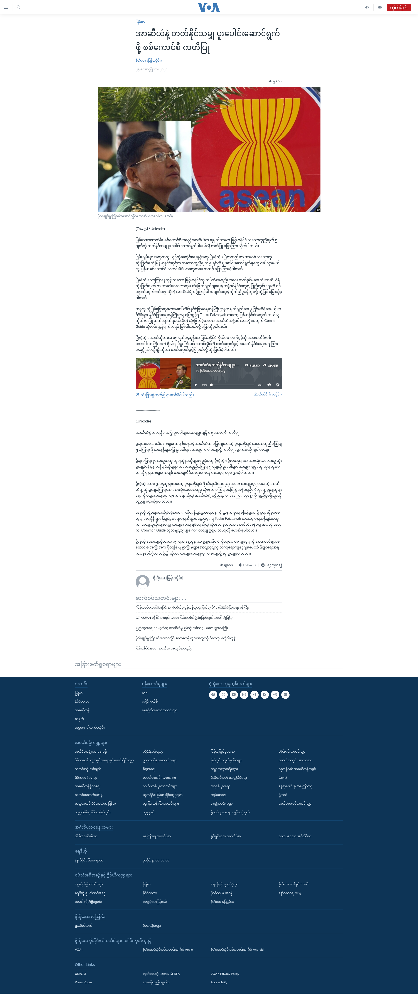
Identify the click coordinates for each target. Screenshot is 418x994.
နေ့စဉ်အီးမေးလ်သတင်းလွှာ (159, 710)
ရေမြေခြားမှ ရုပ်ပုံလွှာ (224, 884)
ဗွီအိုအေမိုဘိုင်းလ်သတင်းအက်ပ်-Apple (168, 950)
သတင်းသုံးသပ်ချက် (88, 769)
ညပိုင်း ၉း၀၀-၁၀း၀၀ (156, 860)
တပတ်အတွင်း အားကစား (159, 777)
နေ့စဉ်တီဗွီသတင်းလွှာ (89, 884)
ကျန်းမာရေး (218, 795)
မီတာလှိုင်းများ (152, 925)
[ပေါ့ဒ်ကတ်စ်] (275, 695)
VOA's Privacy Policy (225, 973)
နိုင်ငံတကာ (82, 701)
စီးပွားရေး (149, 769)
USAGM (80, 973)
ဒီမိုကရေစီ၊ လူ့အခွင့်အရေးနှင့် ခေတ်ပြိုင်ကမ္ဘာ (104, 760)
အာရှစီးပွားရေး (220, 786)
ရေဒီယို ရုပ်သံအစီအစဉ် (90, 893)
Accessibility (219, 982)
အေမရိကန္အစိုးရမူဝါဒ (156, 982)
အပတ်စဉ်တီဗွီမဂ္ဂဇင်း (88, 901)
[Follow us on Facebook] (213, 695)
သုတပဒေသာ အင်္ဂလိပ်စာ (295, 836)
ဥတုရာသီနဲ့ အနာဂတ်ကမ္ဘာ (159, 760)
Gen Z (283, 777)
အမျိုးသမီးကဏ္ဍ (222, 803)
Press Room (83, 982)
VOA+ (79, 950)
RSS (145, 693)
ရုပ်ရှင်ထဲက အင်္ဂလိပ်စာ (226, 836)
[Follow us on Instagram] (244, 695)
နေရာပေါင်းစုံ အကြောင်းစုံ (295, 786)
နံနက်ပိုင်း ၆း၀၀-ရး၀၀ (89, 860)
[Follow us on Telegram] (254, 695)
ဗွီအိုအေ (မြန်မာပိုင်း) (149, 60)
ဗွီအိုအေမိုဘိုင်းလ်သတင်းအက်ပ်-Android (237, 950)
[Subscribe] (285, 695)
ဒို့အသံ (283, 795)
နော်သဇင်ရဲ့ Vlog (290, 893)
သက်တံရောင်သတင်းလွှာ (295, 803)
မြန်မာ (140, 22)
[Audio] (367, 7)
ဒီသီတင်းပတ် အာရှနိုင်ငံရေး (229, 777)
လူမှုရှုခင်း (149, 812)
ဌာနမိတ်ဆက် (83, 925)
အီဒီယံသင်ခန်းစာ (86, 836)
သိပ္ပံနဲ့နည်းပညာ (153, 751)
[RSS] (265, 695)
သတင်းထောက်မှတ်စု (89, 795)
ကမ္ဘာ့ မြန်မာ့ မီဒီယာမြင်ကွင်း (93, 812)
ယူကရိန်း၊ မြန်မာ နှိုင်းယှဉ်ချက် (163, 795)
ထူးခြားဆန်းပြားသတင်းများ (161, 803)
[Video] (380, 7)
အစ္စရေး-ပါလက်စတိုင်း (90, 727)
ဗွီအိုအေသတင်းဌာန (212, 370)
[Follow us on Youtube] (234, 695)
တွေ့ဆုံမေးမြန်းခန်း (155, 901)
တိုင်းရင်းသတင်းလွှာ (292, 751)
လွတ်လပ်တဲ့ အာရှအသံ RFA (161, 973)
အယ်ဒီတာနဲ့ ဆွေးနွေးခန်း (91, 751)
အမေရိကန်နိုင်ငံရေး (88, 786)
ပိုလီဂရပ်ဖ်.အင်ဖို (221, 893)
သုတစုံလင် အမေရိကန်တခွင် (297, 769)
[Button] (275, 81)
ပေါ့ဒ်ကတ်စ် (150, 701)
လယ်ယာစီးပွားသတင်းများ (160, 786)
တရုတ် (79, 719)
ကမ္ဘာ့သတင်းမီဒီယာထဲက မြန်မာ (95, 803)
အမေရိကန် (82, 710)
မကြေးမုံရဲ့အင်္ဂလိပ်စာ (157, 836)
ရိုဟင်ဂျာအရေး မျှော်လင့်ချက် (230, 812)
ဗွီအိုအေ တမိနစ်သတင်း (294, 884)
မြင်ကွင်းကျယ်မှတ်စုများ (226, 760)
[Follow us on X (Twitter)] (223, 695)
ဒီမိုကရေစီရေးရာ (86, 777)
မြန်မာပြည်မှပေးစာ (223, 751)
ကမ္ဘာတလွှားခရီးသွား (224, 769)
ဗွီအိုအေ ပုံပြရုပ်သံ (222, 901)
